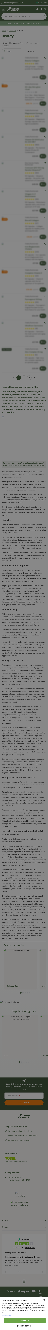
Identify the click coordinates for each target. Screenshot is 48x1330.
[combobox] (44, 1300)
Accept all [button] (24, 1320)
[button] (24, 1326)
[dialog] (24, 1313)
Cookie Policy (6, 1315)
